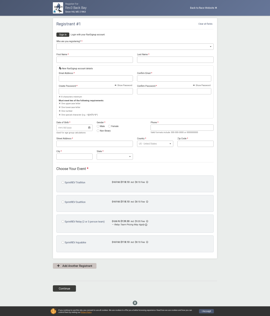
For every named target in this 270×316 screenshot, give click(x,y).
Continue (64, 288)
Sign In (63, 34)
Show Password (124, 85)
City (59, 151)
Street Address (64, 138)
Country (141, 138)
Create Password (68, 86)
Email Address (67, 73)
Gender (101, 122)
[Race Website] (59, 8)
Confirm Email (144, 73)
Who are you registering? (69, 41)
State (100, 151)
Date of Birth (63, 122)
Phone (154, 122)
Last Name (143, 54)
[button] (146, 225)
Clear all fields (205, 24)
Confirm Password (147, 86)
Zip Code (182, 138)
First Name (62, 54)
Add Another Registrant (77, 266)
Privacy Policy (86, 312)
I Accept (206, 311)
